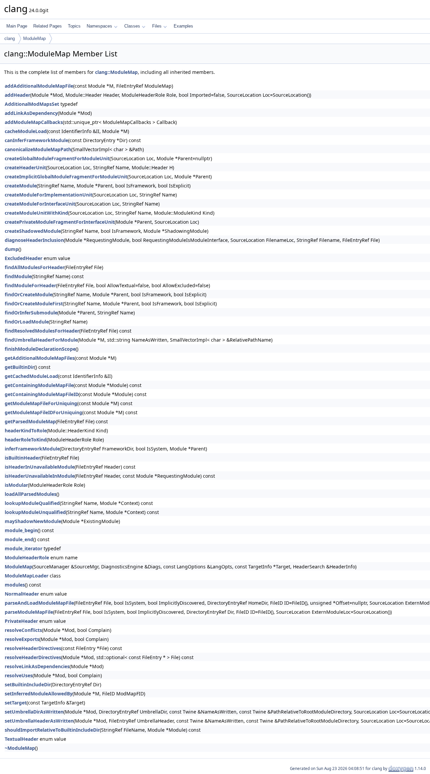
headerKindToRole (26, 430)
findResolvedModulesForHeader (42, 331)
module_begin (21, 530)
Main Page (16, 26)
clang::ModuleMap (116, 72)
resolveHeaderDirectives (33, 648)
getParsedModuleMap (30, 421)
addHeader (17, 95)
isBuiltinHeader (22, 458)
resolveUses (19, 675)
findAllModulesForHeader (34, 267)
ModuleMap (34, 38)
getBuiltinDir (19, 367)
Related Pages (47, 26)
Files (157, 26)
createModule (21, 185)
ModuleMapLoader (26, 575)
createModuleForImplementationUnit (48, 194)
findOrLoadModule (27, 321)
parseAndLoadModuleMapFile (39, 603)
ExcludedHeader (23, 258)
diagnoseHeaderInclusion (34, 240)
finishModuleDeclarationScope (40, 349)
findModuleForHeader (30, 285)
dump (11, 249)
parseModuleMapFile (29, 612)
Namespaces (99, 26)
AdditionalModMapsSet (32, 104)
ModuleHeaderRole (27, 557)
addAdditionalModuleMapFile (39, 86)
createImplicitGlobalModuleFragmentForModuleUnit (66, 176)
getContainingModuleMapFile (39, 385)
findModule (18, 276)
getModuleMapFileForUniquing (41, 403)
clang (9, 38)
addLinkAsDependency (31, 113)
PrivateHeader (21, 621)
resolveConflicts (23, 630)
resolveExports (22, 639)
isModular (16, 485)
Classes (132, 26)
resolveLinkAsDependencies (37, 666)
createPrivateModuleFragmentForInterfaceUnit (60, 222)
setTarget (16, 702)
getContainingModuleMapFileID (42, 394)
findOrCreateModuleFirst (34, 303)
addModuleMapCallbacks (34, 122)
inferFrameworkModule (32, 448)
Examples (183, 26)
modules (15, 585)
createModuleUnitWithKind (36, 213)
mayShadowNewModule (33, 521)
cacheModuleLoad (26, 131)
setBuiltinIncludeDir (28, 684)
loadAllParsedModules (30, 494)
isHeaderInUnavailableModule (40, 467)
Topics (74, 26)
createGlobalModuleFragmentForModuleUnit (57, 158)
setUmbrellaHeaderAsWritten (39, 721)
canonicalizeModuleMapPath (38, 149)
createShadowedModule (33, 231)
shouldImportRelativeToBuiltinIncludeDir (52, 730)
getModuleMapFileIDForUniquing (43, 412)
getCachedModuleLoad (31, 376)
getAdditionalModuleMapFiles (40, 358)
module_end (19, 539)
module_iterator (23, 548)
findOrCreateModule (28, 294)
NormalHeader (22, 594)
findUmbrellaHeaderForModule (41, 340)
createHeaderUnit (25, 167)
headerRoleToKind (26, 439)
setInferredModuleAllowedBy (39, 693)
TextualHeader (21, 739)
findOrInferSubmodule (31, 312)
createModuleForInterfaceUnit (40, 204)
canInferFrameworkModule (36, 140)
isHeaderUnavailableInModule (40, 476)
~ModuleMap (20, 748)
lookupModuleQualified (32, 503)
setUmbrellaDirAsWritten (34, 711)
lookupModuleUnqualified (35, 512)
